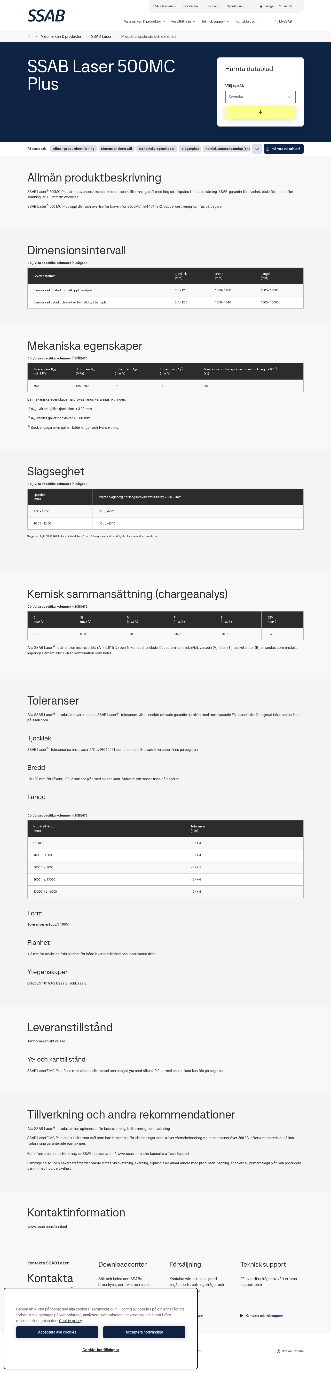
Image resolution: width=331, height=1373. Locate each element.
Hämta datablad (286, 148)
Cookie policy (70, 1320)
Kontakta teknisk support (264, 1315)
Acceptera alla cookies (57, 1332)
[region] (101, 1328)
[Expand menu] (257, 149)
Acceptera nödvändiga (144, 1332)
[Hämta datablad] (260, 112)
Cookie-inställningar (100, 1350)
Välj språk (234, 85)
